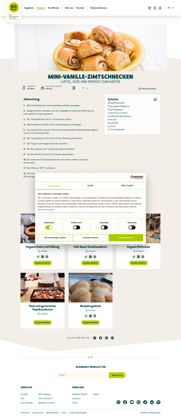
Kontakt (24, 394)
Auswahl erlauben (90, 238)
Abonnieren (117, 375)
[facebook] (100, 337)
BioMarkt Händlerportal (150, 412)
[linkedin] (106, 337)
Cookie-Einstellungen (78, 412)
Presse (75, 403)
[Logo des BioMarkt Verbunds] (12, 8)
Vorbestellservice (45, 398)
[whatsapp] (94, 337)
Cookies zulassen (126, 238)
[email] (112, 337)
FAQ (22, 398)
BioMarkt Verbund (79, 394)
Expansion (76, 398)
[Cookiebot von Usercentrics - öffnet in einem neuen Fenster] (132, 177)
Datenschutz (38, 412)
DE (169, 8)
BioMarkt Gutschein (46, 403)
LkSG (64, 412)
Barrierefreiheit (52, 412)
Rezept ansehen (42, 263)
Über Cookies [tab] (127, 185)
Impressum (25, 412)
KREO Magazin (44, 394)
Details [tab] (91, 185)
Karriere (96, 394)
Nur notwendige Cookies (55, 238)
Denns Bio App (27, 403)
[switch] (76, 227)
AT (173, 8)
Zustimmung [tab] (53, 186)
